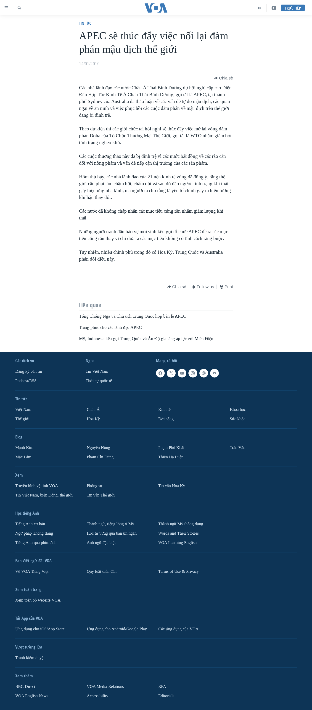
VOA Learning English (177, 542)
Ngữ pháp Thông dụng (34, 533)
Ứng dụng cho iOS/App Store (40, 629)
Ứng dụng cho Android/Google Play (117, 629)
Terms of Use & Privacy (178, 571)
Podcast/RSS (26, 380)
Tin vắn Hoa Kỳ (171, 485)
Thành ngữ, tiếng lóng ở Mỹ (110, 524)
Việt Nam (23, 409)
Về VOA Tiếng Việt (31, 571)
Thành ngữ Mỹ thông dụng (180, 524)
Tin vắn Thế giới (101, 495)
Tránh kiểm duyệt (30, 657)
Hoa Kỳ (93, 419)
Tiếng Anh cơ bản (30, 524)
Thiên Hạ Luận (170, 457)
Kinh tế (164, 409)
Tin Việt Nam (97, 371)
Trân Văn (237, 447)
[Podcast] (203, 373)
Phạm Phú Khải (171, 447)
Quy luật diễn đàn (101, 571)
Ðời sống (166, 419)
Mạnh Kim (24, 447)
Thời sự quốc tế (99, 380)
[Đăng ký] (214, 373)
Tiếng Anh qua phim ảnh (35, 542)
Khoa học (238, 409)
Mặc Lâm (23, 457)
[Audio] (260, 8)
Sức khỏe (237, 419)
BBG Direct (25, 686)
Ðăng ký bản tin (28, 371)
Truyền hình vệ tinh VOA (36, 485)
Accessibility (97, 696)
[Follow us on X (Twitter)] (171, 373)
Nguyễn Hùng (98, 447)
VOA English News (31, 696)
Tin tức (85, 23)
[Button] (223, 78)
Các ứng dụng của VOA (178, 629)
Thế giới (22, 419)
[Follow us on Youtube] (182, 373)
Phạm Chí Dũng (100, 457)
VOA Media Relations (105, 686)
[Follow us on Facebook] (160, 373)
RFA (162, 686)
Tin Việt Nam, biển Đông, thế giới (44, 495)
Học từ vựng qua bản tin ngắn (112, 533)
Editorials (166, 696)
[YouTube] (274, 8)
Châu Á (93, 409)
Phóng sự (94, 485)
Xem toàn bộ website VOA (38, 600)
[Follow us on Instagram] (192, 373)
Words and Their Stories (178, 533)
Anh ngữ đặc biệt (101, 542)
